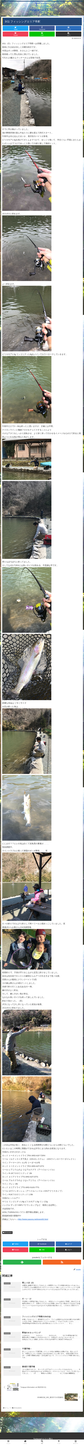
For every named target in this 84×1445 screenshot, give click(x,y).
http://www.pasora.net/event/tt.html (33, 1219)
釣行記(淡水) (8, 1232)
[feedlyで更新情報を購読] (22, 1262)
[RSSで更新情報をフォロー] (62, 1262)
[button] (78, 679)
